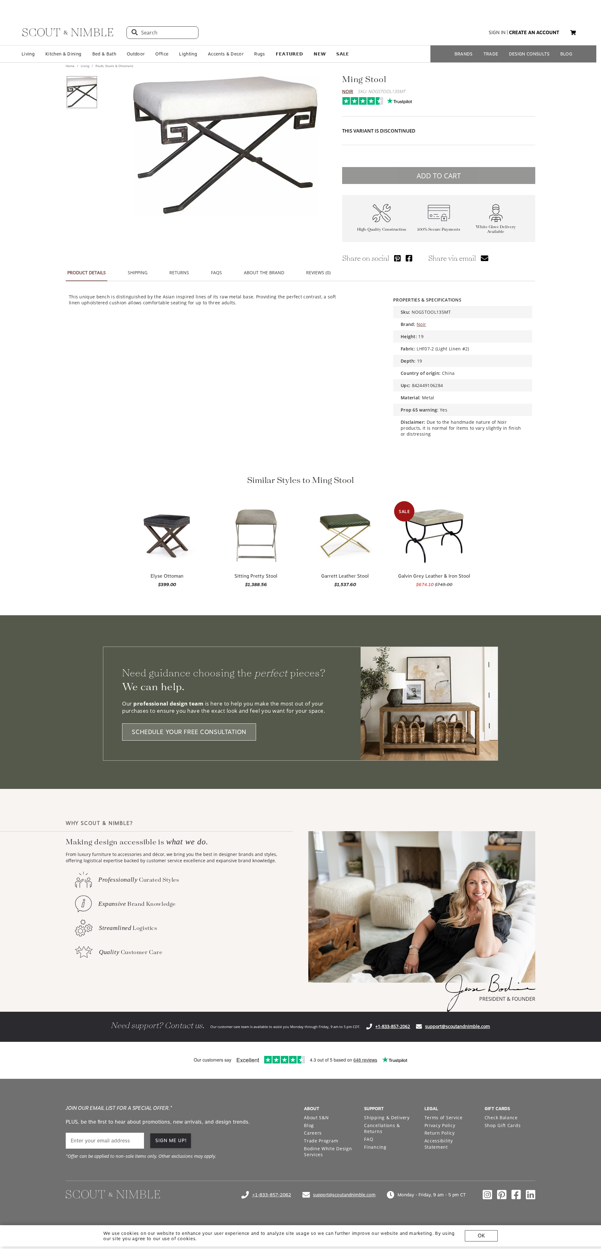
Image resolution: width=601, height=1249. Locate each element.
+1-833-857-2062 (392, 1026)
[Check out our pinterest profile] (501, 1195)
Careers (313, 1133)
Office (161, 53)
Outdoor (136, 53)
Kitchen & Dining (63, 53)
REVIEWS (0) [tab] (318, 273)
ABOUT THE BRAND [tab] (264, 273)
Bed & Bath (104, 53)
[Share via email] (484, 258)
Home (70, 66)
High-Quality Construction (381, 229)
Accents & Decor (226, 53)
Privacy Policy (439, 1125)
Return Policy (439, 1133)
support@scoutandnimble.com (457, 1026)
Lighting (188, 53)
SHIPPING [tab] (137, 273)
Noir (347, 91)
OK (481, 1236)
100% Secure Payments (438, 229)
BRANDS (464, 53)
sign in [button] (497, 32)
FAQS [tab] (216, 273)
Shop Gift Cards (503, 1125)
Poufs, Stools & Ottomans (114, 66)
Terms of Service (443, 1117)
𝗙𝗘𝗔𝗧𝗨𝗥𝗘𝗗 (289, 53)
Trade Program (321, 1141)
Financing (375, 1147)
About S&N (316, 1117)
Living (28, 53)
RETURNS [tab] (179, 273)
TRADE (490, 53)
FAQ (368, 1139)
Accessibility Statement (438, 1144)
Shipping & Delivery (386, 1117)
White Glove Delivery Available (496, 229)
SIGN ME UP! (171, 1140)
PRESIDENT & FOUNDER (507, 998)
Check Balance (501, 1117)
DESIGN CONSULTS (529, 53)
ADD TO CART (439, 175)
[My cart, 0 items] (573, 33)
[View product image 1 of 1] (81, 92)
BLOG (566, 53)
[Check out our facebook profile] (516, 1195)
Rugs (259, 53)
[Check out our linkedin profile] (530, 1195)
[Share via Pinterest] (397, 258)
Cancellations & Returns (382, 1128)
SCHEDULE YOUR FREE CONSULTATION (189, 732)
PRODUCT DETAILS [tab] (86, 273)
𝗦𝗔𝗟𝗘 (342, 53)
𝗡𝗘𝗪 (320, 53)
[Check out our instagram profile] (487, 1195)
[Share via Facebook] (409, 258)
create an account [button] (534, 32)
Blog (309, 1125)
